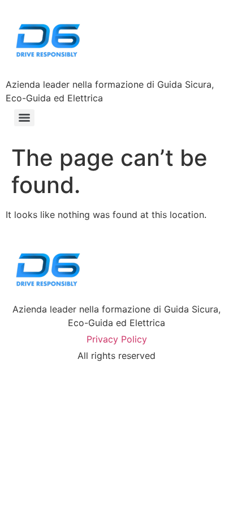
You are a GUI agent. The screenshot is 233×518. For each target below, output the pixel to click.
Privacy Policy (117, 339)
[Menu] (24, 117)
